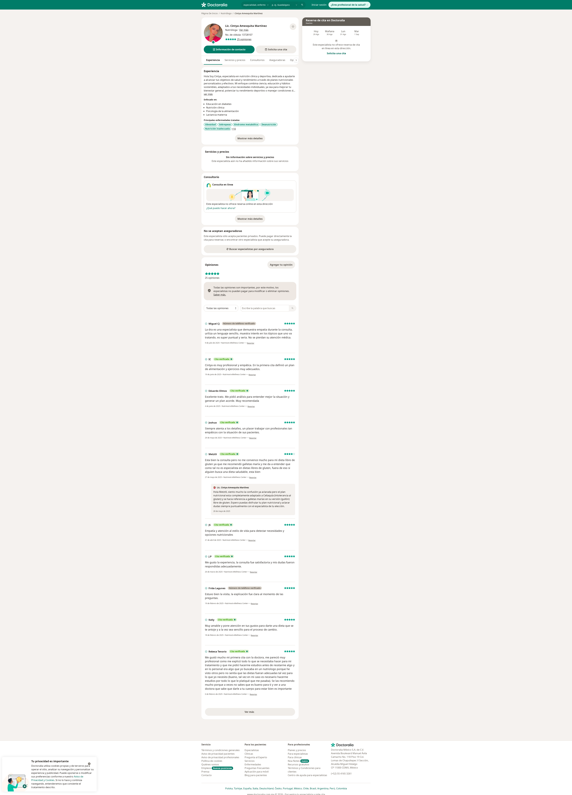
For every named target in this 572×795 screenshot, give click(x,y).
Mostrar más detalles (251, 139)
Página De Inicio (209, 13)
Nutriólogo (226, 13)
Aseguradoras (277, 60)
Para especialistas (298, 753)
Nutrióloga (231, 30)
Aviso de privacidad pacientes (218, 753)
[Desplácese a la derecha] (296, 60)
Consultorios (257, 60)
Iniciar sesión (319, 4)
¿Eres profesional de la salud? (348, 4)
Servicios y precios (235, 60)
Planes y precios (297, 750)
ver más (208, 94)
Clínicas (249, 753)
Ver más (260, 712)
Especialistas (252, 750)
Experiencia (213, 60)
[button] (229, 49)
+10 (234, 128)
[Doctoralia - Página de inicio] (220, 4)
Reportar (250, 343)
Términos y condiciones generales (220, 750)
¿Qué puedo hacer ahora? (220, 208)
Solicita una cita (336, 53)
